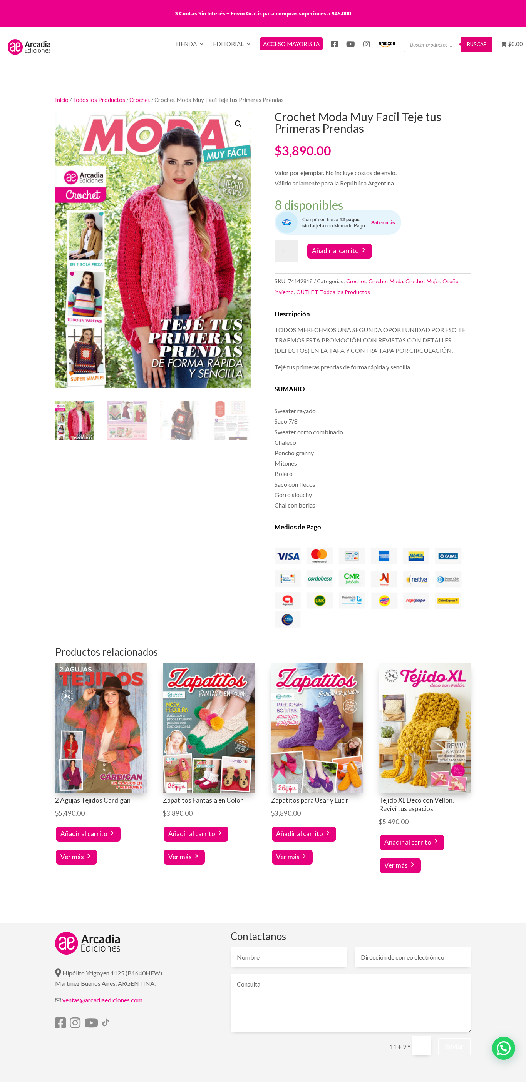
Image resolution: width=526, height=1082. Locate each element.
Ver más (72, 857)
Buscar (477, 44)
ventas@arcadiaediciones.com (102, 1000)
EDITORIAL (228, 44)
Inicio (62, 99)
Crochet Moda (386, 281)
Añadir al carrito (335, 251)
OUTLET (307, 292)
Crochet (139, 99)
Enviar (455, 1046)
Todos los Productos (99, 99)
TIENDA (186, 44)
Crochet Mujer (422, 281)
